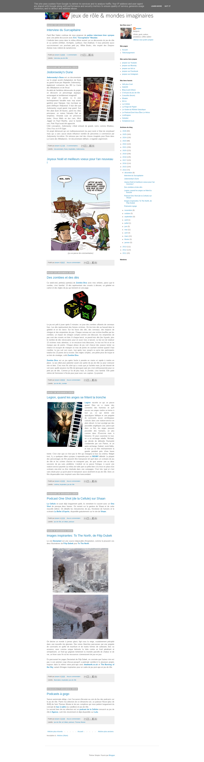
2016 (125, 163)
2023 (125, 141)
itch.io (124, 101)
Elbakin (125, 98)
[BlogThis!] (84, 55)
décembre (128, 173)
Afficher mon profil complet (143, 40)
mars (126, 236)
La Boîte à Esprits (61, 511)
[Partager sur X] (87, 55)
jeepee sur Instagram (130, 74)
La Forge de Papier (129, 107)
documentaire (58, 149)
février (127, 239)
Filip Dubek (68, 543)
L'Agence (54, 712)
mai (126, 230)
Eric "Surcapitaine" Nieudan (85, 38)
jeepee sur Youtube (129, 63)
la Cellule (65, 521)
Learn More (156, 6)
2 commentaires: (72, 146)
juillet (126, 223)
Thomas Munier (80, 722)
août (126, 220)
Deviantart (57, 541)
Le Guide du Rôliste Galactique (134, 110)
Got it (168, 6)
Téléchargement (128, 53)
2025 (125, 134)
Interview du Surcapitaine (64, 30)
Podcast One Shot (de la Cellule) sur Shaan (76, 498)
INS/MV (95, 456)
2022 (125, 144)
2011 (125, 253)
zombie (64, 383)
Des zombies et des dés (63, 277)
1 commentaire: (72, 55)
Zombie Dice (81, 283)
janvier (127, 243)
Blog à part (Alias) (129, 90)
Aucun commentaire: (74, 262)
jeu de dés (57, 383)
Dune (66, 149)
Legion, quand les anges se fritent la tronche (76, 397)
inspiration (72, 149)
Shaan (103, 511)
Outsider (125, 118)
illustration (57, 680)
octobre (127, 213)
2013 (125, 247)
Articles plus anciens (106, 732)
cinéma (56, 484)
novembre (128, 210)
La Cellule (51, 504)
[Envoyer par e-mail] (81, 55)
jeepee (138, 28)
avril (126, 233)
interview (57, 58)
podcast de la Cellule (89, 709)
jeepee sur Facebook (130, 71)
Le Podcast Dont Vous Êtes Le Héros (136, 112)
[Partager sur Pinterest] (92, 55)
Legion (88, 403)
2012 (125, 250)
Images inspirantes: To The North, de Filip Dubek (79, 535)
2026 (125, 131)
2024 (125, 138)
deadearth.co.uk (91, 664)
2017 (125, 160)
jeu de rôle (64, 58)
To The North (83, 543)
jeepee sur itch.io (128, 68)
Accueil (80, 732)
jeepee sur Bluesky (129, 66)
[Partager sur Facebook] (89, 55)
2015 (125, 167)
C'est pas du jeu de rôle (131, 93)
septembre (128, 217)
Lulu (96, 712)
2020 (125, 151)
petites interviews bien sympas (100, 35)
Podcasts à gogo (58, 694)
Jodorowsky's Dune (60, 72)
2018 (125, 157)
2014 (125, 170)
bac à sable (61, 707)
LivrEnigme (126, 115)
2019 (125, 154)
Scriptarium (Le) (128, 121)
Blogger (112, 755)
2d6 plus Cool (127, 84)
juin (126, 226)
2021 (125, 147)
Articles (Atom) (62, 736)
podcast (71, 521)
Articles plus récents (55, 732)
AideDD (125, 87)
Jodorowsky (80, 149)
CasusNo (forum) (128, 95)
